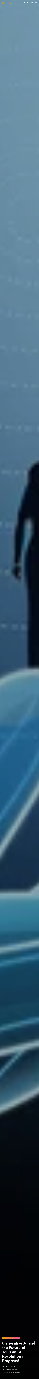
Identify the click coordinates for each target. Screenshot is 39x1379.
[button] (32, 3)
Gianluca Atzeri (10, 1366)
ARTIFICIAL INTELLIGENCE (11, 1338)
